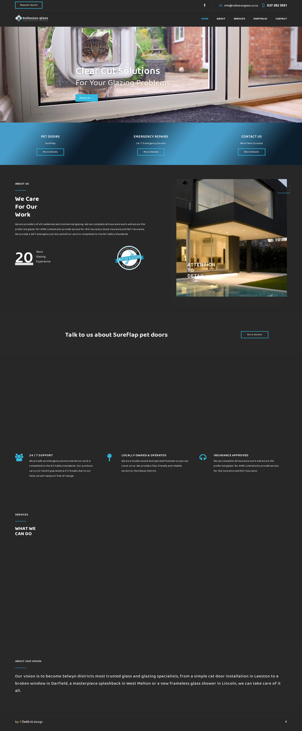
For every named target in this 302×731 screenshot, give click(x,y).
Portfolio (260, 19)
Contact (281, 19)
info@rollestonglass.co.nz (241, 5)
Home (204, 19)
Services (239, 19)
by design (29, 722)
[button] (284, 193)
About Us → (86, 98)
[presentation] (21, 576)
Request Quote (29, 5)
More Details (50, 152)
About (221, 19)
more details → (137, 625)
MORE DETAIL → (196, 283)
